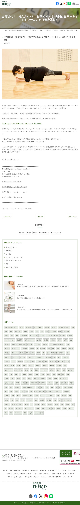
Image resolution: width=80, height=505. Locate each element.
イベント (50, 383)
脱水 (54, 357)
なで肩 (14, 361)
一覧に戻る (40, 217)
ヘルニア (41, 335)
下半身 (36, 396)
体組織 (18, 396)
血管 (37, 387)
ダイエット (37, 344)
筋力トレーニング (29, 340)
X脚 (63, 374)
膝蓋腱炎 (52, 365)
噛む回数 (42, 348)
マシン (42, 396)
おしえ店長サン (68, 387)
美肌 (6, 374)
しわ (22, 391)
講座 (59, 357)
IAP (31, 391)
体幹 (68, 353)
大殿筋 (29, 378)
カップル (71, 408)
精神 (42, 387)
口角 (11, 374)
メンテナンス (18, 413)
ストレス (27, 361)
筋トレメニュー (38, 327)
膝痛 (65, 365)
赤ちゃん (15, 357)
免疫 (11, 391)
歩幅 (49, 348)
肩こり (6, 335)
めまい (27, 404)
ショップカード (50, 396)
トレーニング (8, 370)
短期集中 (69, 335)
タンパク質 (53, 361)
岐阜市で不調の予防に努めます (12, 197)
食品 (46, 361)
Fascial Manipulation (28, 387)
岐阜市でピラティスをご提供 (11, 182)
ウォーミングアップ (38, 357)
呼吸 (59, 331)
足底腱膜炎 (42, 383)
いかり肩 (7, 361)
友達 (6, 413)
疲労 (6, 391)
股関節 (18, 378)
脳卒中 (59, 408)
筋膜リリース (18, 331)
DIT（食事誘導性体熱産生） (57, 344)
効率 (35, 378)
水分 (60, 387)
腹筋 (24, 378)
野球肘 (36, 370)
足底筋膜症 (67, 391)
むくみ (42, 374)
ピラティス (5, 209)
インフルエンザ (67, 400)
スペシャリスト (57, 391)
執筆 (27, 383)
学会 (26, 391)
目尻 (16, 374)
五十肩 (27, 370)
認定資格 (48, 391)
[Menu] (77, 3)
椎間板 (55, 378)
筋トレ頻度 (29, 327)
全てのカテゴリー (11, 247)
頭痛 (62, 383)
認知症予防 (19, 340)
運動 (6, 331)
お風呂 (67, 361)
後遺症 (64, 408)
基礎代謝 (45, 344)
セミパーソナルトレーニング (21, 209)
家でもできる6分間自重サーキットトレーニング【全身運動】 (22, 124)
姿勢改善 (37, 404)
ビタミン (60, 361)
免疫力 (65, 340)
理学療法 (49, 400)
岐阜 (52, 387)
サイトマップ (68, 477)
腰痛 (12, 335)
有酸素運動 (24, 348)
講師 (66, 383)
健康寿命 (47, 327)
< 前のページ (7, 217)
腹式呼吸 (64, 348)
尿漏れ (49, 378)
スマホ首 (48, 357)
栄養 (73, 327)
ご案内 (12, 378)
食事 (68, 344)
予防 (30, 209)
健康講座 (62, 335)
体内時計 (38, 365)
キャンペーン (19, 408)
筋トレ (22, 327)
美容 (59, 374)
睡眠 (33, 361)
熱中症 (24, 365)
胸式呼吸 (71, 348)
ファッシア (29, 400)
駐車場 (6, 378)
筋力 (48, 353)
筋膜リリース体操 (27, 396)
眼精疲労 (14, 344)
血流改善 (39, 340)
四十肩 (21, 370)
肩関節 (67, 404)
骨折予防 (46, 340)
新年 (13, 396)
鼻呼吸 (38, 353)
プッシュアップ (64, 378)
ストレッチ (53, 331)
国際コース (66, 331)
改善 (15, 370)
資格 (70, 396)
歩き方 (30, 413)
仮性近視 (29, 344)
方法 (36, 400)
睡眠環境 (50, 404)
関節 (12, 400)
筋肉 (11, 387)
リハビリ (10, 209)
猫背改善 (52, 370)
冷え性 (48, 374)
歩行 (42, 331)
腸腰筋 (17, 383)
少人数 (48, 408)
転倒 (17, 400)
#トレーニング (56, 233)
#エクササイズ (44, 233)
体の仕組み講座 (39, 413)
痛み (68, 374)
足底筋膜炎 (34, 383)
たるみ (16, 391)
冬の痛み (14, 404)
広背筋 (24, 374)
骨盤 (46, 331)
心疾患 (31, 331)
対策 (62, 404)
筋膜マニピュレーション (13, 260)
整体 (43, 408)
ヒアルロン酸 (24, 335)
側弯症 (56, 383)
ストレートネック (9, 365)
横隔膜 (43, 404)
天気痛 (29, 357)
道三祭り (64, 396)
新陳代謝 (20, 361)
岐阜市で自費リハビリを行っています (14, 187)
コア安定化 (8, 357)
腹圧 (35, 391)
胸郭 (72, 404)
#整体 (35, 233)
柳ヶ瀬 (22, 400)
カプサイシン (15, 348)
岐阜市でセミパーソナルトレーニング (14, 192)
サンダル (11, 408)
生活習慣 (7, 344)
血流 (58, 348)
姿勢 (25, 413)
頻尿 (33, 353)
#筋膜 (29, 233)
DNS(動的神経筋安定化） (57, 353)
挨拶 (59, 400)
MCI (53, 348)
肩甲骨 (18, 365)
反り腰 (30, 374)
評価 (55, 400)
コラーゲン (40, 361)
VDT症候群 (22, 344)
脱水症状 (31, 365)
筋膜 (11, 331)
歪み (11, 413)
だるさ (21, 404)
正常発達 (22, 357)
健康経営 (41, 400)
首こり (59, 370)
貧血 (71, 340)
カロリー (7, 348)
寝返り (56, 404)
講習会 (22, 353)
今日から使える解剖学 (52, 335)
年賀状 (72, 383)
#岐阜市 (22, 233)
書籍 (22, 383)
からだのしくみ (9, 383)
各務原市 (41, 391)
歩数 (6, 387)
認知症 (25, 331)
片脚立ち (7, 396)
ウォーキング (33, 335)
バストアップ (44, 370)
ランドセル (15, 353)
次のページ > (72, 217)
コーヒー (32, 348)
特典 (58, 396)
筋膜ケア (7, 404)
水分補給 (53, 340)
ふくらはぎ (71, 370)
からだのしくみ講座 (12, 267)
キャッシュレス (29, 408)
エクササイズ (41, 378)
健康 (53, 408)
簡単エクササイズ (9, 340)
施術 (17, 335)
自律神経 (7, 353)
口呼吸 (28, 353)
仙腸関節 (59, 365)
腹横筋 (6, 400)
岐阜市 (37, 408)
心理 (47, 387)
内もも (36, 374)
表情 (54, 374)
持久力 (59, 340)
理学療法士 (17, 387)
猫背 (64, 370)
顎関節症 (45, 365)
